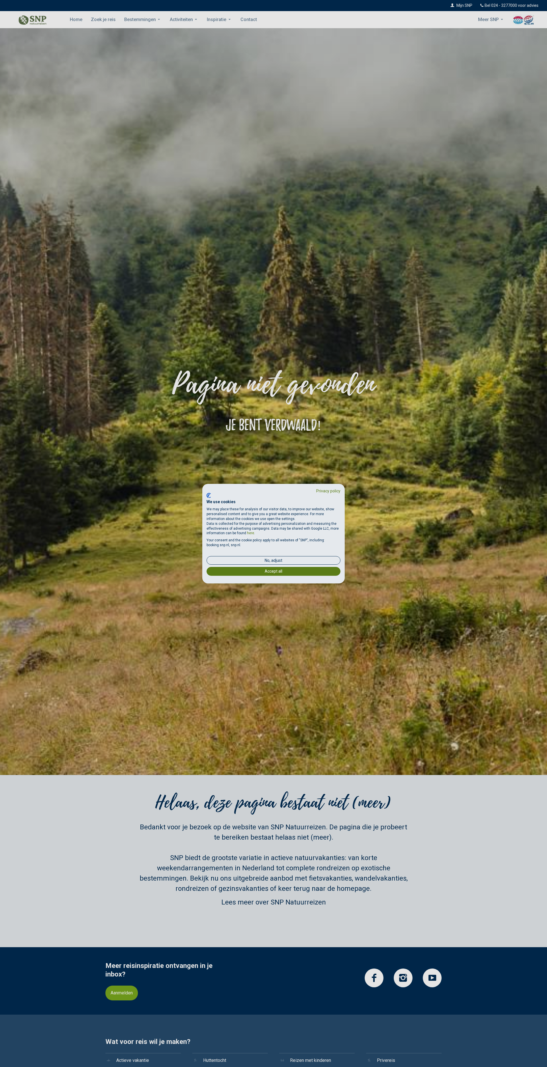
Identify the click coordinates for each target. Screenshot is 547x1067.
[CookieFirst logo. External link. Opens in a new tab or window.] (209, 495)
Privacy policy (328, 490)
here (250, 533)
